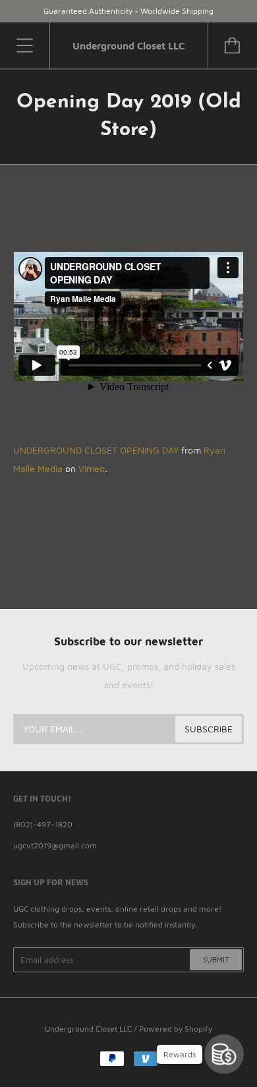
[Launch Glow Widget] (224, 1054)
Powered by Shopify (175, 1029)
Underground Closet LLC (88, 1029)
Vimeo (91, 468)
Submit (216, 959)
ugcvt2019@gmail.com (55, 845)
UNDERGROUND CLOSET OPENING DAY (96, 449)
